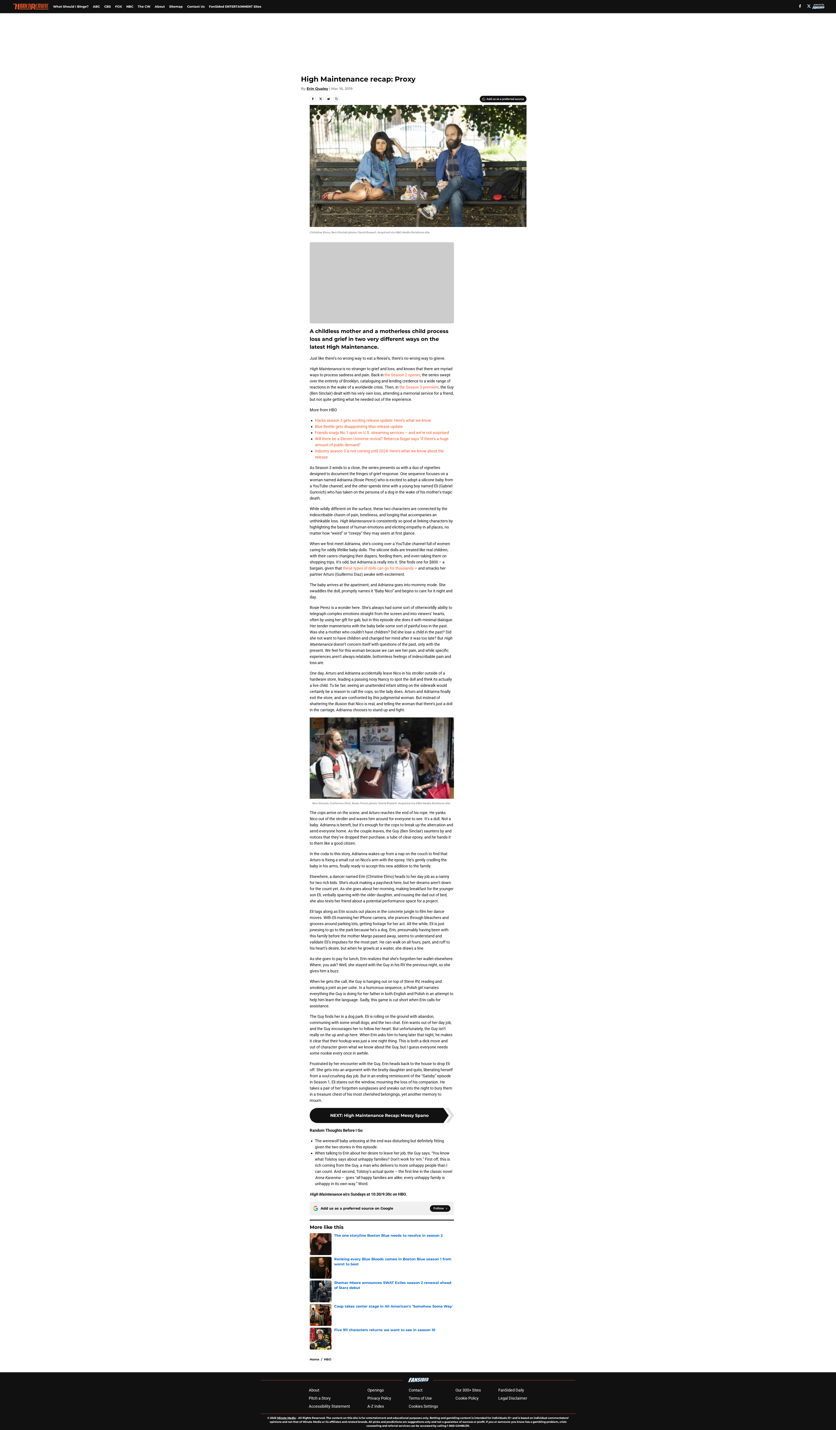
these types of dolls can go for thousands (378, 568)
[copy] (336, 99)
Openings (375, 1390)
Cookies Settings (423, 1406)
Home (314, 1359)
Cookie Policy (467, 1398)
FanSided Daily (511, 1390)
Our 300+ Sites (468, 1390)
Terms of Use (420, 1398)
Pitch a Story (320, 1398)
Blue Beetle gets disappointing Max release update (359, 426)
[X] (809, 6)
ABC (96, 7)
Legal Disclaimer (512, 1398)
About (160, 7)
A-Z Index (375, 1406)
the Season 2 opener (402, 375)
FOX (118, 7)
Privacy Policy (379, 1398)
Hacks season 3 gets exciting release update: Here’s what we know (373, 420)
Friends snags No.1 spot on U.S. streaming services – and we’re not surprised (382, 432)
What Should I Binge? (71, 7)
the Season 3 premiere (419, 387)
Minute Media (286, 1418)
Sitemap (176, 7)
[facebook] (800, 6)
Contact (415, 1390)
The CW (144, 7)
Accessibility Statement (329, 1406)
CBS (107, 7)
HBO (327, 1359)
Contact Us (196, 7)
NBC (129, 7)
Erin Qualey (317, 89)
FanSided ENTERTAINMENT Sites (235, 7)
